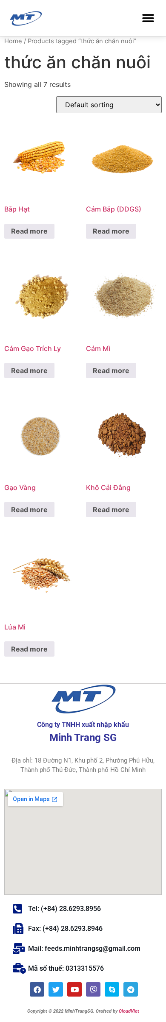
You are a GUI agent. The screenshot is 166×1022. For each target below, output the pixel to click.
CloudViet (128, 1011)
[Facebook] (37, 989)
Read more (29, 231)
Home (13, 41)
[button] (147, 18)
